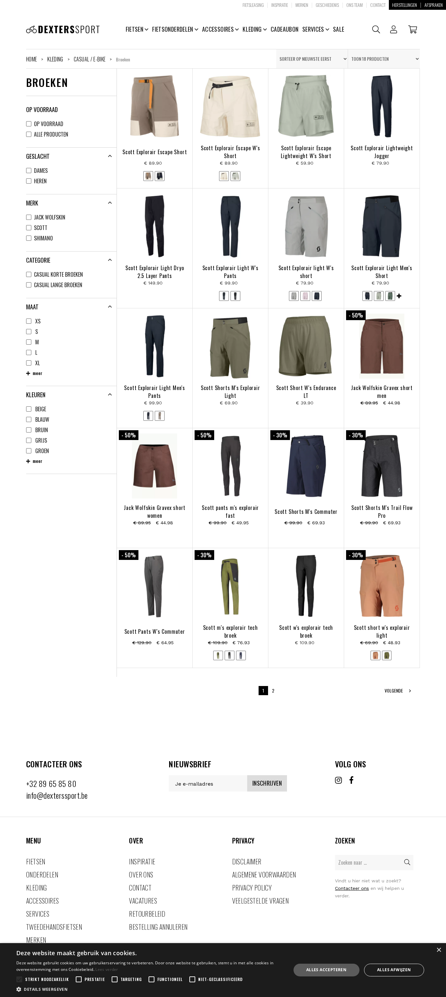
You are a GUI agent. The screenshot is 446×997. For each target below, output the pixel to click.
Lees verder (106, 969)
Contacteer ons (352, 888)
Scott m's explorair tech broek (230, 631)
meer (37, 372)
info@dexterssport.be (57, 795)
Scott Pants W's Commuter (154, 631)
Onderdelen (42, 874)
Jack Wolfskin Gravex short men (382, 392)
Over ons (141, 874)
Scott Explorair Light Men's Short (381, 272)
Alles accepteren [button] (326, 969)
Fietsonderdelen (173, 29)
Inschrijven (267, 783)
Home (31, 59)
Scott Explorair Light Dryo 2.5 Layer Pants (154, 272)
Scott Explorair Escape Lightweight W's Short (306, 152)
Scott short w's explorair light (382, 631)
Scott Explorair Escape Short (154, 152)
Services (314, 29)
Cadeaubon (284, 29)
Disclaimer (247, 861)
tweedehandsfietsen (54, 927)
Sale (338, 29)
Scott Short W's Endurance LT (306, 392)
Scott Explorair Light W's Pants (230, 272)
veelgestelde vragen (260, 901)
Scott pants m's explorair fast (230, 511)
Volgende (394, 690)
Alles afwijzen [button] (394, 969)
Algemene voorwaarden (264, 874)
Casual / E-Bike (90, 59)
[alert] (223, 970)
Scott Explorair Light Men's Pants (154, 392)
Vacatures (143, 901)
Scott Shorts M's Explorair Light (230, 392)
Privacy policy (252, 887)
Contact (140, 887)
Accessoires (218, 29)
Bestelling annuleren (158, 927)
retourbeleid (147, 914)
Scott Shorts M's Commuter (306, 511)
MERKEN (36, 940)
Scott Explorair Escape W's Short (230, 152)
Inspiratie (142, 861)
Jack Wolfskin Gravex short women (154, 511)
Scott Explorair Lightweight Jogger (382, 152)
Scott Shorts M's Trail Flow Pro (382, 511)
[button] (149, 989)
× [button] (438, 950)
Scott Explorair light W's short (306, 272)
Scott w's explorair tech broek (306, 631)
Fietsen (135, 29)
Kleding (253, 29)
